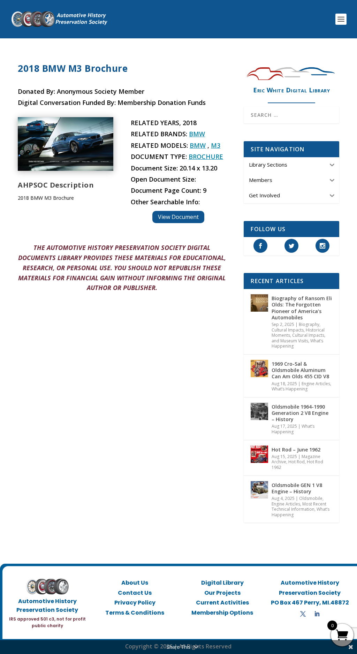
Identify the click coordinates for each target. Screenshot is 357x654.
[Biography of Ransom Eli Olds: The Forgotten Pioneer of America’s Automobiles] (259, 303)
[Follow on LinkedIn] (316, 613)
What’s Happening (289, 389)
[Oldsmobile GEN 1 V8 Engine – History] (259, 490)
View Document (178, 217)
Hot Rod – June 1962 (296, 449)
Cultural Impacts (288, 330)
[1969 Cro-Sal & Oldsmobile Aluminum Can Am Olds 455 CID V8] (259, 368)
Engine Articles (316, 384)
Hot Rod (296, 462)
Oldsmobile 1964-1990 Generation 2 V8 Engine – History (300, 413)
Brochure (206, 156)
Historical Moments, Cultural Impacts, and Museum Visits (298, 335)
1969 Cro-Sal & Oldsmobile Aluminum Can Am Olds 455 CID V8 (300, 370)
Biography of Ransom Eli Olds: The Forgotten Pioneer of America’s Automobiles (302, 308)
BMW (197, 134)
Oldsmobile (310, 498)
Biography (309, 324)
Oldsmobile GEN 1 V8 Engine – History (297, 488)
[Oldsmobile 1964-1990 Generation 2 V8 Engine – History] (259, 411)
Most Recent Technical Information (299, 506)
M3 (215, 145)
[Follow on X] (303, 613)
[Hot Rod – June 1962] (259, 454)
